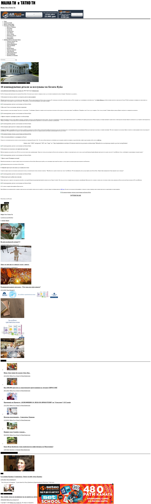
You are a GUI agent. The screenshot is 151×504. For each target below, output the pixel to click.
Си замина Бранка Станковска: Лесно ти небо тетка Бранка (21, 476)
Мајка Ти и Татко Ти (8, 7)
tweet (2, 473)
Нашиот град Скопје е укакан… (15, 432)
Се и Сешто (10, 37)
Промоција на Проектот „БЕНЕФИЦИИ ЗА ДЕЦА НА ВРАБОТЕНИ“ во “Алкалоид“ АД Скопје (37, 402)
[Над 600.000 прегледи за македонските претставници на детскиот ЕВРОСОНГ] (12, 384)
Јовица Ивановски (12, 44)
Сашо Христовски (12, 52)
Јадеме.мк (9, 29)
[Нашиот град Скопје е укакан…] (12, 429)
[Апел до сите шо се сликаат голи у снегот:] (16, 261)
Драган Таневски (11, 49)
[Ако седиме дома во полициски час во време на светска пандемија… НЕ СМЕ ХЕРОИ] (9, 491)
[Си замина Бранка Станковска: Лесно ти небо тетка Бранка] (19, 471)
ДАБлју (9, 47)
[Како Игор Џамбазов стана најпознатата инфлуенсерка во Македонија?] (12, 443)
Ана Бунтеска (10, 42)
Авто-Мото (10, 32)
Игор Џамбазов (11, 54)
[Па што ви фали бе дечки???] (12, 239)
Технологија (10, 31)
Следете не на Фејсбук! (7, 217)
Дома (5, 21)
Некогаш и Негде (11, 35)
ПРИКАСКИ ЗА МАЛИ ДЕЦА (12, 39)
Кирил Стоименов (12, 267)
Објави (28, 83)
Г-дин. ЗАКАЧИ (21, 83)
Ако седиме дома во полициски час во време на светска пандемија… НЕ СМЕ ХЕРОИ (30, 497)
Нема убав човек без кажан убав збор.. (17, 373)
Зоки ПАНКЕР (11, 45)
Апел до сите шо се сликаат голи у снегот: (15, 264)
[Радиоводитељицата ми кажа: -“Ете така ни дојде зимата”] (16, 284)
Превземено (10, 38)
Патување (9, 28)
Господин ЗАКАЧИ (9, 25)
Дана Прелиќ (10, 51)
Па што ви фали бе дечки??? (10, 242)
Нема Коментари (25, 376)
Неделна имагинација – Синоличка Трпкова (19, 417)
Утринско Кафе (8, 22)
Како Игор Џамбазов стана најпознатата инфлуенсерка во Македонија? (28, 447)
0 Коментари (35, 90)
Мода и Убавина (11, 27)
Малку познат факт (9, 24)
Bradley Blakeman (100, 100)
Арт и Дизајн (10, 34)
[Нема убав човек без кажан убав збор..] (12, 369)
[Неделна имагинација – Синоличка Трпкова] (12, 414)
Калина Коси (10, 48)
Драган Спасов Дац (12, 41)
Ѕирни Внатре (13, 83)
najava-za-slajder (5, 83)
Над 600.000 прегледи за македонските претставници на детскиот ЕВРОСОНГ (30, 387)
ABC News (99, 140)
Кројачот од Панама (12, 55)
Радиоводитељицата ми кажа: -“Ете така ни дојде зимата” (21, 287)
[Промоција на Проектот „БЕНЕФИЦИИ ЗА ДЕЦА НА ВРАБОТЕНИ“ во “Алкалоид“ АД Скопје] (12, 399)
